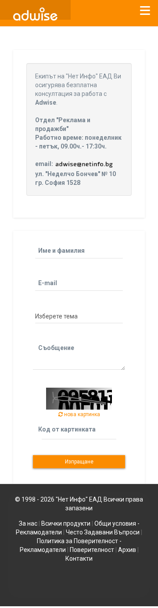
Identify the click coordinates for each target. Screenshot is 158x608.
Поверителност (92, 549)
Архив (127, 549)
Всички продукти (65, 523)
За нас (28, 523)
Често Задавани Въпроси (103, 532)
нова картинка (81, 414)
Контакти (79, 558)
